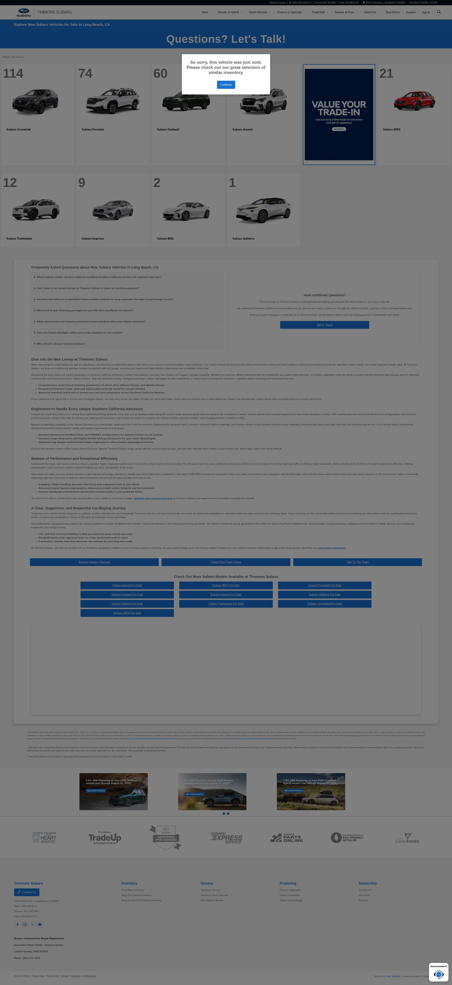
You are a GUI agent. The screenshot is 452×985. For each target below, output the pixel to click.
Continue (226, 84)
